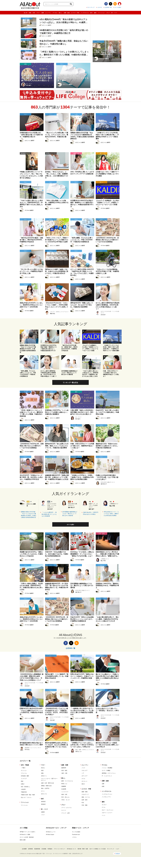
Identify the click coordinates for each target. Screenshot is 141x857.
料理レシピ (64, 783)
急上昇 (25, 12)
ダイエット (84, 781)
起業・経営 (84, 799)
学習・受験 (84, 805)
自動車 (43, 812)
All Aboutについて (71, 849)
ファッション (101, 12)
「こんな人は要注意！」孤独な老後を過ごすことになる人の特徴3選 (49, 514)
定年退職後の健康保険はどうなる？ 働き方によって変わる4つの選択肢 (69, 513)
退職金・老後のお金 (46, 785)
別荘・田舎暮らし (25, 786)
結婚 (103, 786)
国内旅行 (43, 804)
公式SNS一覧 (108, 7)
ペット (103, 815)
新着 (30, 12)
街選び (22, 784)
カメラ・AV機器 (106, 770)
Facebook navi (76, 834)
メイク (83, 767)
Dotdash (117, 853)
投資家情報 (37, 849)
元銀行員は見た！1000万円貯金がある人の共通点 (90, 513)
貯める (43, 767)
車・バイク (114, 12)
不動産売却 (24, 792)
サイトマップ (90, 7)
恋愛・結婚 (67, 12)
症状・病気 (64, 770)
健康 (43, 12)
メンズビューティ (106, 797)
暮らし (60, 12)
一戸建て (23, 767)
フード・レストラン (66, 807)
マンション (24, 770)
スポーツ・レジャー (107, 812)
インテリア (24, 778)
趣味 (95, 12)
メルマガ (99, 7)
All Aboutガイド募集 (25, 834)
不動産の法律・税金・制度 (28, 794)
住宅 (34, 12)
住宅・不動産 (25, 765)
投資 (42, 770)
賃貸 (22, 781)
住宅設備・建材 (25, 776)
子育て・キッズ (65, 799)
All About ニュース (50, 831)
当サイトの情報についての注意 (97, 849)
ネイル (83, 778)
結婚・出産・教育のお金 (47, 783)
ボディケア (84, 776)
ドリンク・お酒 (65, 813)
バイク (43, 814)
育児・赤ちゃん (65, 797)
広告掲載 (44, 849)
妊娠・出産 (64, 794)
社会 (83, 802)
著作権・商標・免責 (83, 849)
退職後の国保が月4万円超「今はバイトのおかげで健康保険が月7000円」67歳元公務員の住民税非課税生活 (28, 514)
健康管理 (63, 767)
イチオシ (74, 837)
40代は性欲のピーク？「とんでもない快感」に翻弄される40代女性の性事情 (111, 513)
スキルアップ (85, 794)
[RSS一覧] (115, 3)
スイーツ (63, 810)
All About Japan (50, 834)
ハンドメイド (64, 791)
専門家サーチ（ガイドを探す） (28, 831)
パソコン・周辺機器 (107, 767)
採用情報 (30, 849)
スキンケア (84, 770)
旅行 (91, 12)
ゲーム (103, 807)
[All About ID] (119, 4)
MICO (83, 784)
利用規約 (50, 849)
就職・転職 (84, 791)
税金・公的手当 (45, 788)
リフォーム (24, 773)
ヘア (83, 773)
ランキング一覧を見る (70, 382)
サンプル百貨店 (76, 831)
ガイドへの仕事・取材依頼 (27, 837)
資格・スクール (86, 797)
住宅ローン (44, 776)
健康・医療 (64, 765)
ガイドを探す (117, 7)
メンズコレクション (107, 794)
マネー (38, 12)
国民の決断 (23, 840)
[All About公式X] (110, 3)
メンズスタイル (85, 12)
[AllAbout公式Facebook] (106, 3)
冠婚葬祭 (63, 786)
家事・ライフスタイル (67, 781)
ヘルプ (117, 849)
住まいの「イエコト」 (26, 797)
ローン (43, 791)
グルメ (108, 12)
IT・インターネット (107, 776)
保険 (42, 773)
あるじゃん (44, 793)
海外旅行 (43, 801)
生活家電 (63, 789)
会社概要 (24, 849)
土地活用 (23, 789)
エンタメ (104, 804)
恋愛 (103, 783)
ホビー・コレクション (107, 810)
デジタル (55, 12)
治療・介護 (64, 773)
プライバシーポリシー (59, 849)
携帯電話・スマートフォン (109, 773)
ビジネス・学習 (75, 12)
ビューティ (48, 12)
